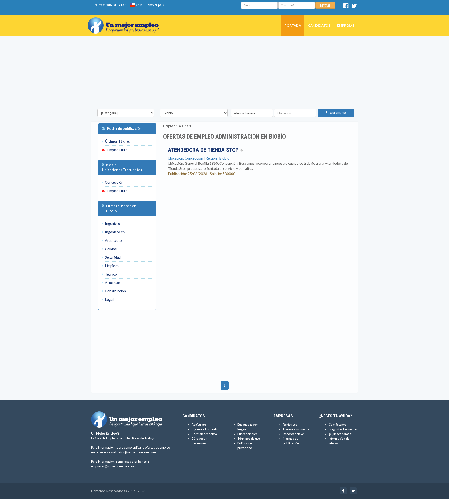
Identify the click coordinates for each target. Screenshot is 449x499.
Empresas (345, 25)
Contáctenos (337, 424)
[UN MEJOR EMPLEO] (125, 21)
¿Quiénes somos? (340, 434)
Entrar (325, 5)
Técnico (110, 274)
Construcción (115, 291)
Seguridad (112, 257)
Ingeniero (112, 223)
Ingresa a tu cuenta (205, 429)
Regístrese (290, 424)
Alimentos (112, 282)
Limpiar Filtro (117, 150)
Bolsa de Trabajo (143, 438)
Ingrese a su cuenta (296, 429)
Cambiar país (155, 5)
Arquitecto (113, 240)
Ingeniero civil (115, 232)
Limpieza (111, 266)
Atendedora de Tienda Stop (204, 150)
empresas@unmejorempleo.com (113, 466)
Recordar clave (293, 434)
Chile (139, 5)
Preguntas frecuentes (343, 429)
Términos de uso (248, 438)
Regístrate (199, 424)
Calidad (110, 249)
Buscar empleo (336, 113)
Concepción (113, 182)
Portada (293, 25)
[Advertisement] (224, 74)
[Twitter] (354, 7)
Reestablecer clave (205, 434)
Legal (109, 299)
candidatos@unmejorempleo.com (132, 452)
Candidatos (319, 25)
